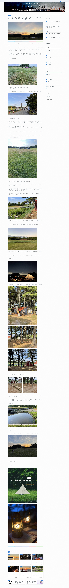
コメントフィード (50, 97)
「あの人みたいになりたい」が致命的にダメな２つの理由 (53, 34)
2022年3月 (49, 50)
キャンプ (52, 1)
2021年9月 (49, 64)
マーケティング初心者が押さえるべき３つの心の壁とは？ (53, 27)
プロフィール (49, 77)
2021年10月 (49, 62)
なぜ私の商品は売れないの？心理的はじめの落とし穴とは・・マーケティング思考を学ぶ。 (53, 23)
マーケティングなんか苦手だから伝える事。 (53, 31)
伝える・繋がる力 (42, 1)
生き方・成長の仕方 (50, 86)
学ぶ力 (13, 1)
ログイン (48, 95)
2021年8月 (49, 67)
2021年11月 (49, 60)
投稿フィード (49, 96)
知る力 (23, 1)
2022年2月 (49, 52)
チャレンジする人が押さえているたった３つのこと (53, 38)
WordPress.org (49, 99)
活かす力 (32, 1)
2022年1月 (49, 55)
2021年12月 (49, 57)
